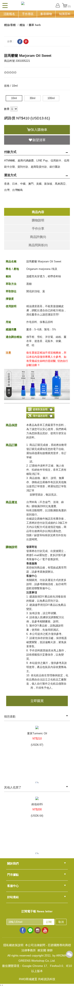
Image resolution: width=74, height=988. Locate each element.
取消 (61, 922)
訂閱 (49, 922)
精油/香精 (10, 25)
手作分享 (38, 228)
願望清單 (39, 140)
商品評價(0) (38, 237)
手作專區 (28, 14)
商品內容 (38, 212)
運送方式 (10, 175)
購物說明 (38, 220)
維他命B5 (37, 804)
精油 (22, 25)
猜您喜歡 (10, 716)
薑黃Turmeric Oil (37, 733)
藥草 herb (35, 25)
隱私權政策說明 (13, 945)
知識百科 (65, 14)
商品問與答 (38, 245)
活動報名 (9, 14)
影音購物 (46, 14)
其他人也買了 (12, 787)
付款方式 (10, 152)
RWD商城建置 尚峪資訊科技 (37, 979)
